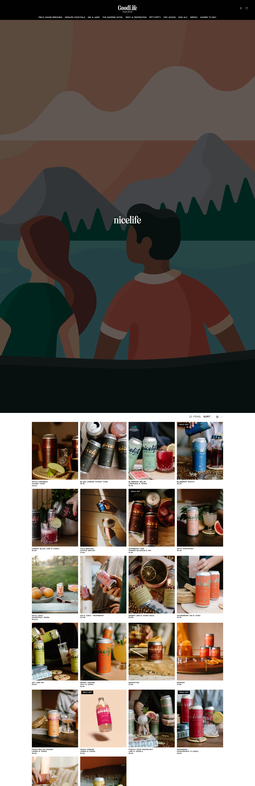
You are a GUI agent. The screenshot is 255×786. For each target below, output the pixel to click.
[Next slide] (74, 451)
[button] (208, 417)
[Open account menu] (241, 8)
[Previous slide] (36, 451)
